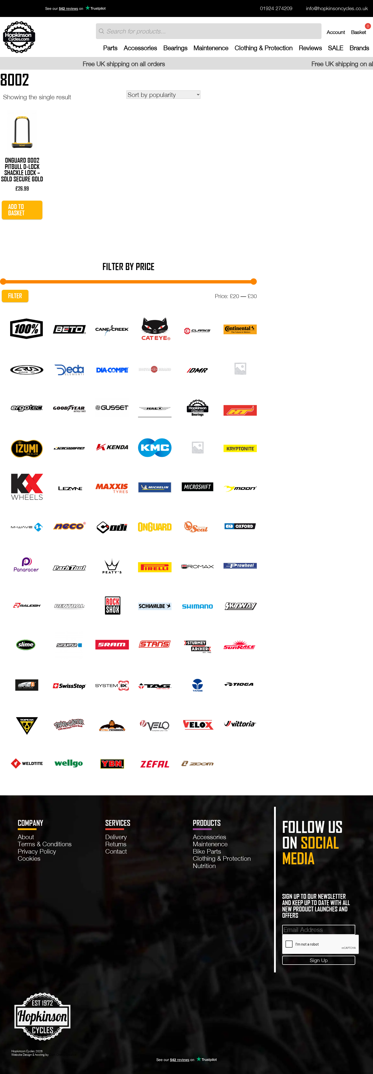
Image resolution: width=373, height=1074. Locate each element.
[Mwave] (26, 525)
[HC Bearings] (197, 407)
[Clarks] (197, 328)
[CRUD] (26, 367)
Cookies (29, 858)
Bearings (175, 47)
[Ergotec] (26, 407)
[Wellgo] (69, 762)
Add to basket (16, 210)
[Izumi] (26, 446)
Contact (116, 851)
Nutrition (204, 865)
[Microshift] (197, 486)
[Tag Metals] (154, 683)
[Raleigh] (26, 604)
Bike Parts (207, 851)
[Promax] (197, 565)
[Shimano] (197, 604)
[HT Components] (240, 407)
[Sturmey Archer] (197, 644)
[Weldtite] (26, 762)
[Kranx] (197, 446)
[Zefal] (154, 762)
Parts (110, 47)
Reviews (310, 47)
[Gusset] (112, 407)
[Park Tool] (69, 565)
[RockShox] (112, 604)
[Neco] (69, 525)
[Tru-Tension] (112, 723)
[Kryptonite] (240, 446)
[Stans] (154, 644)
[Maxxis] (112, 486)
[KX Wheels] (26, 486)
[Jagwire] (69, 446)
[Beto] (69, 328)
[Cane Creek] (112, 328)
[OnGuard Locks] (154, 525)
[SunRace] (240, 644)
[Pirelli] (154, 565)
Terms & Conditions (45, 844)
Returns (115, 844)
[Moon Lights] (240, 486)
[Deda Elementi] (69, 367)
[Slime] (26, 644)
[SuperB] (26, 683)
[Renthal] (69, 604)
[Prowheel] (240, 565)
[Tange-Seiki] (197, 683)
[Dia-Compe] (112, 367)
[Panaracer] (26, 565)
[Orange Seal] (197, 525)
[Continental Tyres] (240, 328)
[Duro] (240, 367)
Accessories (140, 47)
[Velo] (154, 723)
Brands (359, 47)
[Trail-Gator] (69, 723)
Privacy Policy (37, 851)
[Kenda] (112, 446)
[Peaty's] (112, 565)
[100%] (26, 328)
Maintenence (211, 47)
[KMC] (154, 446)
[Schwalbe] (154, 604)
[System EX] (112, 683)
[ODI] (112, 525)
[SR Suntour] (69, 644)
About (26, 836)
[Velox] (197, 723)
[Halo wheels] (154, 407)
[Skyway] (240, 604)
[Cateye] (154, 328)
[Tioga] (240, 683)
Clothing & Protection (264, 47)
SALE (335, 47)
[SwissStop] (69, 683)
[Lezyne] (69, 486)
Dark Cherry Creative (62, 1055)
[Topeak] (26, 723)
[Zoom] (197, 762)
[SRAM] (112, 644)
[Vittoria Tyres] (240, 723)
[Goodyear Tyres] (69, 407)
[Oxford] (240, 525)
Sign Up (319, 960)
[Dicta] (154, 367)
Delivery (116, 836)
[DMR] (197, 367)
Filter (15, 295)
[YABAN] (112, 762)
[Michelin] (154, 486)
